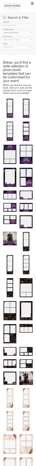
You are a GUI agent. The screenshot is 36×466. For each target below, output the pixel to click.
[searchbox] (17, 40)
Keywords (6, 22)
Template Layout (8, 29)
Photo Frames (7, 36)
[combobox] (18, 40)
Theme (5, 43)
